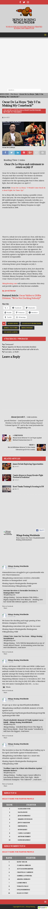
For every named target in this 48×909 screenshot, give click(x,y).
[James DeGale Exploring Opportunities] (6, 466)
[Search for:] (24, 90)
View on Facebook (7, 606)
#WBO (32, 666)
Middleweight (27, 328)
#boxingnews (32, 583)
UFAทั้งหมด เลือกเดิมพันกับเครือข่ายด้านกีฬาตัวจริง (21, 349)
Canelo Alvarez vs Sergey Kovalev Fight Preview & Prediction (28, 476)
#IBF (19, 666)
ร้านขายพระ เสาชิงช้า (11, 352)
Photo (8, 687)
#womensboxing (8, 586)
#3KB (29, 586)
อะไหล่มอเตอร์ (9, 344)
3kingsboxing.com (9, 283)
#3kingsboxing (21, 586)
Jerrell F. (7, 117)
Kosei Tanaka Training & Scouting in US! (28, 486)
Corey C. (16, 480)
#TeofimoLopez (28, 750)
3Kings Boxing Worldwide (18, 566)
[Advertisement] (24, 62)
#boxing (5, 583)
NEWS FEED (4, 94)
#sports (12, 583)
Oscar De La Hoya (11, 332)
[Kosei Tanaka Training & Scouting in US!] (6, 489)
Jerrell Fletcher (10, 328)
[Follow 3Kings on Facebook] (20, 2)
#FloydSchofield (29, 705)
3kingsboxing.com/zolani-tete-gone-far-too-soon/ (21, 626)
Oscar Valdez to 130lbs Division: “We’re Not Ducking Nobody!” (21, 296)
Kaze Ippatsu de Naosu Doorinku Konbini (20, 347)
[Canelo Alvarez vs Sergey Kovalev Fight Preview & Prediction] (6, 477)
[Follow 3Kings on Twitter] (24, 2)
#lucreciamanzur (13, 575)
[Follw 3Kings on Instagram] (28, 2)
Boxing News (13, 323)
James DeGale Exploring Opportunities (28, 464)
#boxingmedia (20, 583)
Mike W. (16, 489)
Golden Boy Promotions (31, 323)
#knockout (41, 681)
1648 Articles (32, 417)
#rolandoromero (31, 753)
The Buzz (14, 94)
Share (5, 608)
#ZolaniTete (22, 623)
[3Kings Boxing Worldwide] (8, 532)
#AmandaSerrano (9, 572)
